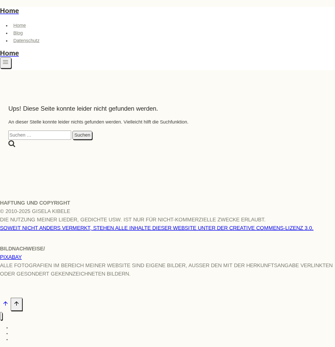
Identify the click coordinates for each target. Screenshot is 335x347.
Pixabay (11, 257)
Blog (18, 33)
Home (19, 25)
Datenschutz (26, 40)
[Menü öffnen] (5, 62)
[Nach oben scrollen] (5, 304)
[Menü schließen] (1, 316)
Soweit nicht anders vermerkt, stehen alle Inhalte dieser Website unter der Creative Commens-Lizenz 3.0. (157, 228)
